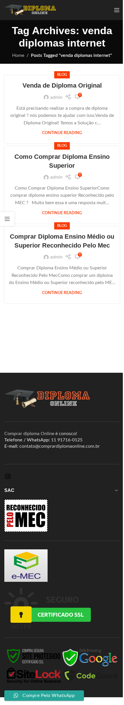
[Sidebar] (7, 219)
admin (56, 97)
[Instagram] (7, 478)
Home (18, 55)
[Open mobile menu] (117, 10)
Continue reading (62, 133)
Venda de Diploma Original (62, 85)
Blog (62, 74)
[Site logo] (30, 9)
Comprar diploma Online (29, 433)
